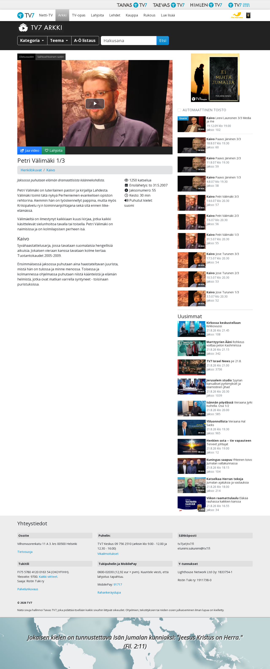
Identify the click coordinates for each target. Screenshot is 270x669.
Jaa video (31, 150)
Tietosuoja (24, 552)
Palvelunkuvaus (27, 589)
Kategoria (30, 40)
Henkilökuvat (31, 170)
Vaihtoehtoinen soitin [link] (50, 57)
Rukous (149, 15)
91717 (117, 584)
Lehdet (114, 15)
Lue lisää (168, 15)
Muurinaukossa (237, 15)
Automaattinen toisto (204, 110)
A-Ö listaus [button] (85, 40)
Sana (248, 15)
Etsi (162, 40)
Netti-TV (46, 15)
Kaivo (50, 170)
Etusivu (26, 15)
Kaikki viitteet (48, 577)
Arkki (62, 15)
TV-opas (78, 15)
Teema (57, 40)
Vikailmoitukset (108, 554)
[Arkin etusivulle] (40, 27)
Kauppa (132, 15)
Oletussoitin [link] (26, 57)
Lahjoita (97, 15)
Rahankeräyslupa (109, 592)
